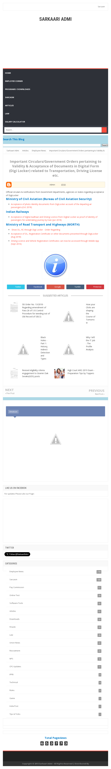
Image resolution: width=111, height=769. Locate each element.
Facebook (38, 286)
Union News (15, 642)
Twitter (18, 286)
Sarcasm (101, 6)
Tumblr (78, 286)
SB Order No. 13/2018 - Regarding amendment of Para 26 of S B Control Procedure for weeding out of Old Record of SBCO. (36, 310)
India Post (14, 706)
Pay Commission (17, 587)
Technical (14, 682)
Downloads (15, 619)
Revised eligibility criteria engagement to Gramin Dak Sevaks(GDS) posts (35, 373)
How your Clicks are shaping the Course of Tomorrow (90, 313)
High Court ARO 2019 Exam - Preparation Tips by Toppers (81, 372)
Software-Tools (16, 603)
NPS (11, 658)
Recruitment (15, 650)
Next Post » (99, 394)
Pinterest (97, 286)
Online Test (15, 595)
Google (57, 286)
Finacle (13, 627)
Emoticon (13, 411)
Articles (13, 611)
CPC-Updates (15, 666)
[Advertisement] (55, 45)
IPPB (11, 674)
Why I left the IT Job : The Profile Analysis (90, 343)
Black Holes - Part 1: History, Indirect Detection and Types (45, 348)
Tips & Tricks (15, 714)
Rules (12, 690)
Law (11, 635)
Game (12, 698)
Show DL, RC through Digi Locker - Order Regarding (36, 229)
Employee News (17, 571)
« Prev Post (9, 393)
